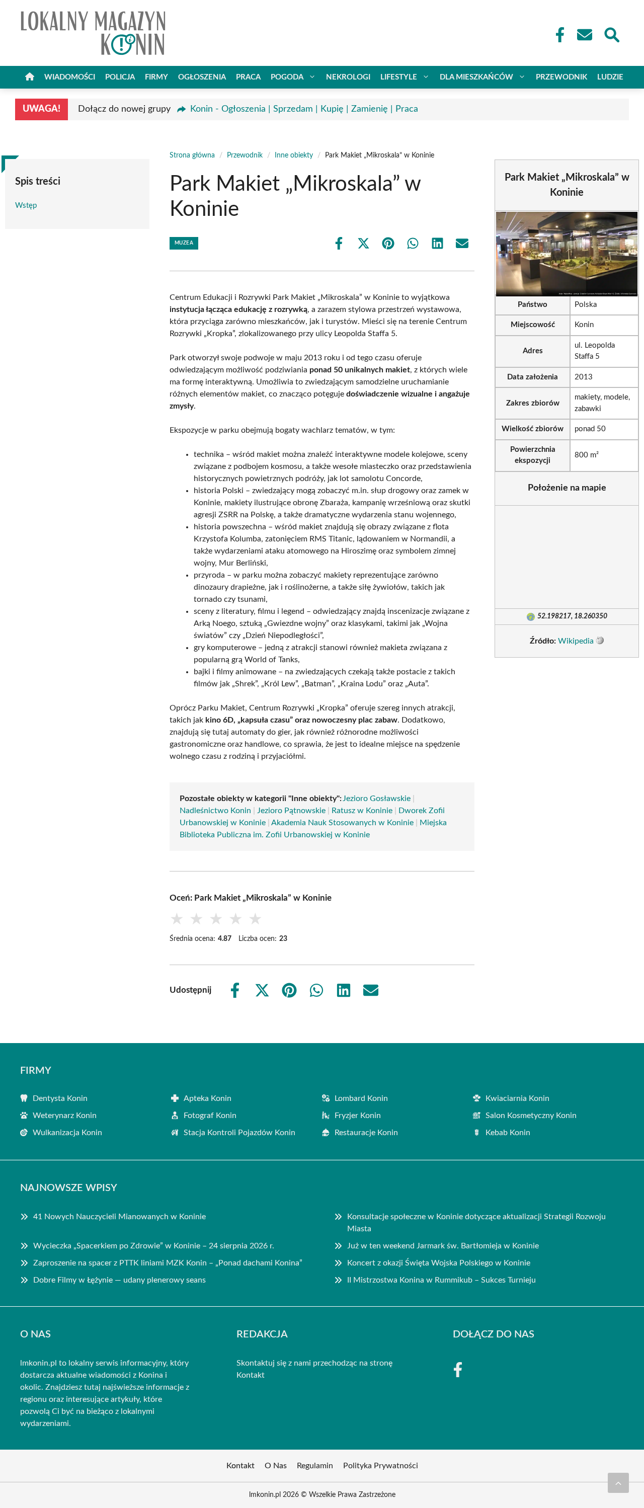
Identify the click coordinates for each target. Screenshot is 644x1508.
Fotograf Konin (210, 1116)
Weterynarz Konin (65, 1116)
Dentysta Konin (60, 1098)
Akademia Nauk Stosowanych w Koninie (342, 823)
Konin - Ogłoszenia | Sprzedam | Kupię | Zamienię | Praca (304, 109)
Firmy (156, 77)
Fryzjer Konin (358, 1116)
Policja (120, 77)
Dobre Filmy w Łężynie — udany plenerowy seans (119, 1280)
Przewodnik (561, 77)
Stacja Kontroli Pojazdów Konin (239, 1133)
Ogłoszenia (202, 77)
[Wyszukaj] (611, 33)
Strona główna (192, 155)
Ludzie (610, 77)
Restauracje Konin (366, 1133)
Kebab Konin (508, 1133)
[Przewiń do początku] (618, 1483)
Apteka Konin (207, 1098)
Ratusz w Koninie (362, 811)
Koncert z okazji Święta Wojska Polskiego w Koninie (438, 1263)
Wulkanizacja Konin (67, 1133)
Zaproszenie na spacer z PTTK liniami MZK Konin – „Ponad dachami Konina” (167, 1263)
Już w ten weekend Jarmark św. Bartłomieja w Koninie (443, 1246)
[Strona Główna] (29, 77)
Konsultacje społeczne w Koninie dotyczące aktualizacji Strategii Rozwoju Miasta (476, 1223)
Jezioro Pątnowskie (291, 811)
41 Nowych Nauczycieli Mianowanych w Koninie (119, 1217)
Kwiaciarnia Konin (517, 1098)
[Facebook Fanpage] (557, 34)
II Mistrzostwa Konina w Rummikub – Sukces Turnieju (441, 1280)
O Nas (276, 1466)
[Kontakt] (584, 34)
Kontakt (250, 1375)
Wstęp (26, 205)
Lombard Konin (361, 1098)
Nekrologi (348, 77)
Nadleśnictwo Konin (215, 811)
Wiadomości (69, 77)
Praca (248, 77)
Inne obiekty (294, 155)
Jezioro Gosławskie (377, 799)
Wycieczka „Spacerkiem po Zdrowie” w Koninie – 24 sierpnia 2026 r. (153, 1246)
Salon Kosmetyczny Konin (531, 1116)
